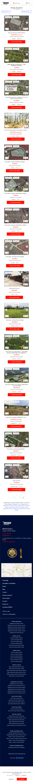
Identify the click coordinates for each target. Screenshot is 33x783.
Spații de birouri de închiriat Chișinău (16, 716)
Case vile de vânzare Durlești (16, 641)
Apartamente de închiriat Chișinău (16, 683)
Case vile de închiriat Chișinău (16, 698)
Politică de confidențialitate (8, 614)
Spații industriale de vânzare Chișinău (16, 668)
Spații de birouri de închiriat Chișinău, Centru (16, 718)
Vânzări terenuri (16, 650)
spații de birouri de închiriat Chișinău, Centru (18, 507)
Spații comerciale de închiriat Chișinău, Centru (16, 725)
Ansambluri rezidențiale (8, 583)
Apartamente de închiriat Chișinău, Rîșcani (16, 689)
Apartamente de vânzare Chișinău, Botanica (16, 627)
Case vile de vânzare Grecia (16, 639)
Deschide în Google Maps (8, 542)
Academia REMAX (7, 607)
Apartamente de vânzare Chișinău (16, 623)
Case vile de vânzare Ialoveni (16, 643)
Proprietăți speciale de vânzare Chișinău (16, 733)
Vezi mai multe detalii (16, 41)
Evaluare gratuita (7, 595)
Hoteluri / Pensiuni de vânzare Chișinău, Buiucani (16, 738)
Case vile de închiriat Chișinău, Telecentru (16, 703)
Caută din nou (6, 11)
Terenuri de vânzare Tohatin (16, 652)
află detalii (16, 772)
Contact (4, 592)
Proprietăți (5, 580)
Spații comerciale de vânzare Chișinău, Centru (16, 672)
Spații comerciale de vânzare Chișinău (16, 667)
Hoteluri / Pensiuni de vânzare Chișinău (16, 736)
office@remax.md (6, 535)
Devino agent (6, 598)
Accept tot (21, 779)
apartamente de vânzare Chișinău (10, 505)
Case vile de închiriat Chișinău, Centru (16, 700)
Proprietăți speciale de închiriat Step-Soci (16, 747)
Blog (3, 589)
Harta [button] (26, 29)
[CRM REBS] (20, 758)
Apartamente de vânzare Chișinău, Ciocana (16, 630)
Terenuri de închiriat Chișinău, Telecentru (16, 711)
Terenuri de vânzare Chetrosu (16, 654)
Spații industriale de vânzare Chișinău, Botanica (16, 674)
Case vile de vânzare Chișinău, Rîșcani (16, 645)
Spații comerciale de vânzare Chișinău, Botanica (16, 670)
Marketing (24, 775)
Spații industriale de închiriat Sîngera (16, 721)
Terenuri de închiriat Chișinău (16, 709)
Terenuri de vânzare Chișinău (16, 656)
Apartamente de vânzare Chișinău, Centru (16, 629)
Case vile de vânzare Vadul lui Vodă (16, 647)
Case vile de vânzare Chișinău (17, 638)
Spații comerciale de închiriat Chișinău (16, 719)
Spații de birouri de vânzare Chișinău (16, 676)
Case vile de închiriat (16, 696)
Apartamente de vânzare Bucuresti (16, 632)
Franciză (4, 601)
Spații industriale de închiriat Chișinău (16, 723)
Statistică (17, 775)
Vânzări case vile (16, 636)
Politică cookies (6, 611)
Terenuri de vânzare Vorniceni (17, 659)
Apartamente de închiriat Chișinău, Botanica (16, 687)
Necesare (11, 775)
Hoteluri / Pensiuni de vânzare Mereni (16, 742)
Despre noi (5, 604)
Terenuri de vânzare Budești (16, 661)
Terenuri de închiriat (16, 707)
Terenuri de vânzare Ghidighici (16, 658)
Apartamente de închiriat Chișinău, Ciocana (16, 693)
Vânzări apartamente (16, 621)
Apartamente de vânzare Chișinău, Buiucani (16, 625)
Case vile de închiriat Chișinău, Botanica (16, 702)
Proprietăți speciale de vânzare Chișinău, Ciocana (16, 735)
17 (20, 497)
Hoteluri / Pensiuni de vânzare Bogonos (17, 740)
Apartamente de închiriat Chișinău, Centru (16, 685)
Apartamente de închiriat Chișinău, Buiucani (16, 691)
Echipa (4, 586)
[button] (30, 11)
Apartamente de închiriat (16, 682)
